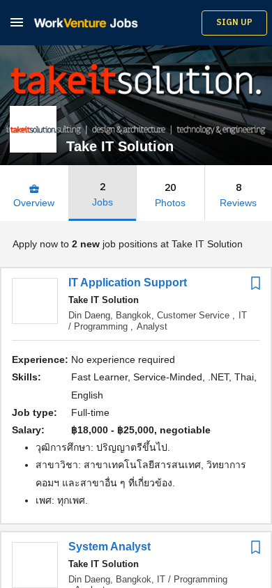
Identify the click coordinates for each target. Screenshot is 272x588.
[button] (16, 22)
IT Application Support (127, 282)
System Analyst (109, 546)
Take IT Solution (103, 300)
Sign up (234, 22)
